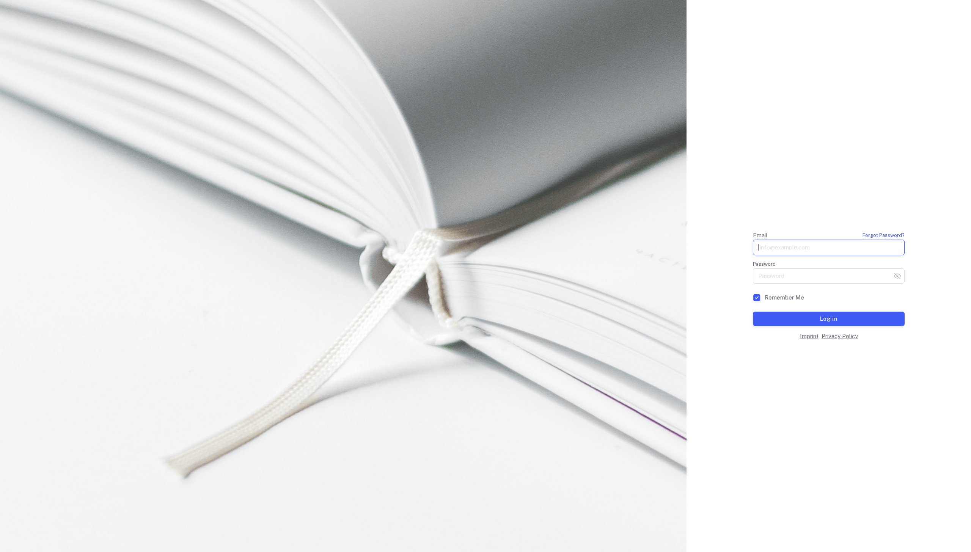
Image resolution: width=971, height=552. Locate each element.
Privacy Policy (840, 336)
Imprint (809, 336)
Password (764, 264)
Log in (828, 318)
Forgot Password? (884, 235)
